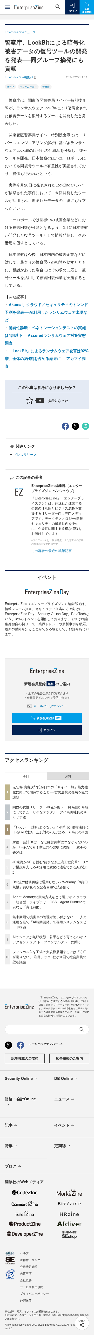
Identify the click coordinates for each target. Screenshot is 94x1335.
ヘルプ (24, 1253)
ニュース (62, 1099)
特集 (9, 1145)
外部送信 (26, 1300)
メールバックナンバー (50, 705)
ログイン (49, 730)
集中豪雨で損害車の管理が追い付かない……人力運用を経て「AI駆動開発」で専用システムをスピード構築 (50, 921)
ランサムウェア (28, 86)
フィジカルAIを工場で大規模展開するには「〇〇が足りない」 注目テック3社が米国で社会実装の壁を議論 (50, 956)
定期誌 (60, 1145)
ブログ (10, 1166)
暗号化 (10, 86)
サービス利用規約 (31, 1287)
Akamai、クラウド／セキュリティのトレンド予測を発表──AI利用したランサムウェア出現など (46, 312)
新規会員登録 (48, 718)
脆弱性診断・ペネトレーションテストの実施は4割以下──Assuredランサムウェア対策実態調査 (45, 335)
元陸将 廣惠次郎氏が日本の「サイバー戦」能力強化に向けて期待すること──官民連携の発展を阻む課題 (50, 791)
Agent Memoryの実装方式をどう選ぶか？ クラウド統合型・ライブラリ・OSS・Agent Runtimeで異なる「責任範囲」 (50, 901)
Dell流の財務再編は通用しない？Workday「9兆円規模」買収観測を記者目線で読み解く (50, 884)
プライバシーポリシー (34, 1293)
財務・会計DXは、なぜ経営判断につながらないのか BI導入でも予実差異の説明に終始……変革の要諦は (50, 846)
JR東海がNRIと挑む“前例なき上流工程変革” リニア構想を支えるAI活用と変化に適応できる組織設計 (51, 866)
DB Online (63, 1078)
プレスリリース (25, 454)
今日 (26, 776)
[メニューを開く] (7, 7)
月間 (68, 776)
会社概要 (26, 1280)
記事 (9, 1125)
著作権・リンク (30, 1260)
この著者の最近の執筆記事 (51, 550)
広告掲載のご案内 (69, 1058)
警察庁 (46, 86)
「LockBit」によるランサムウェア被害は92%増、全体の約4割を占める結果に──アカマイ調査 (46, 358)
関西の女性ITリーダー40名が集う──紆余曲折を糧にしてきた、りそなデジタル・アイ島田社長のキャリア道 (50, 811)
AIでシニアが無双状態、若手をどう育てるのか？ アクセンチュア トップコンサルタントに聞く (50, 939)
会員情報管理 (28, 1266)
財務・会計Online (20, 1099)
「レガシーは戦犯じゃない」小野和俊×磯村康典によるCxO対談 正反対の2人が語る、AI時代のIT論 (51, 829)
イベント (62, 1125)
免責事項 (26, 1273)
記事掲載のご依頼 (24, 1058)
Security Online (19, 1078)
